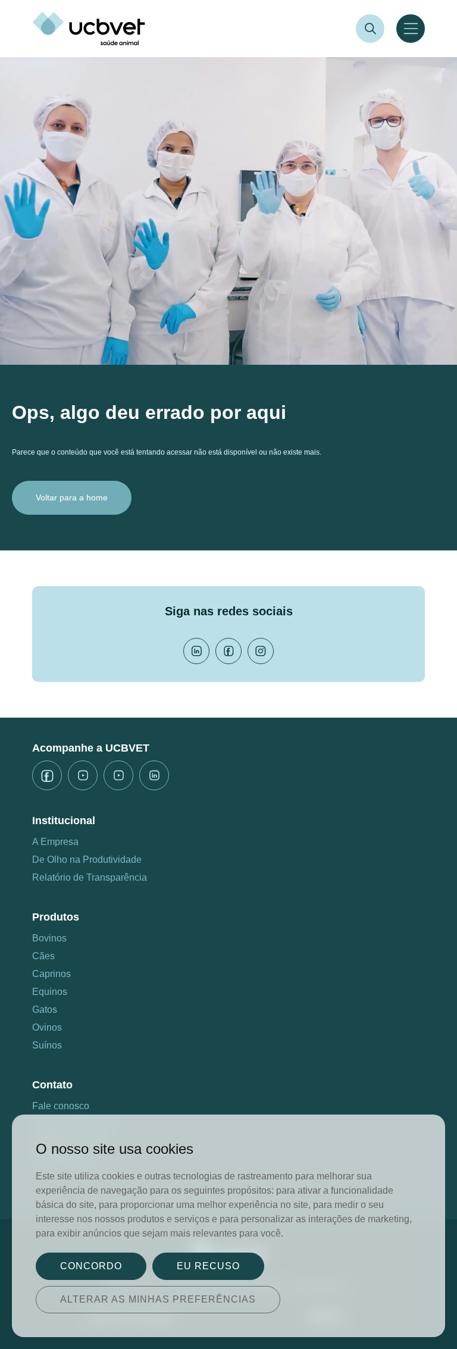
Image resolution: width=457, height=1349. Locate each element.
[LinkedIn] (196, 651)
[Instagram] (261, 651)
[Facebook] (228, 651)
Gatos (44, 1009)
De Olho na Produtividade (87, 860)
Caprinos (51, 974)
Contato (52, 1085)
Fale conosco (60, 1106)
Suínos (47, 1045)
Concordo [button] (91, 1266)
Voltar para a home (72, 497)
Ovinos (47, 1027)
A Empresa (55, 842)
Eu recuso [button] (208, 1266)
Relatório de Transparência (89, 877)
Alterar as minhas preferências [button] (158, 1299)
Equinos (49, 992)
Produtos (55, 917)
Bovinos (49, 938)
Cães (43, 956)
